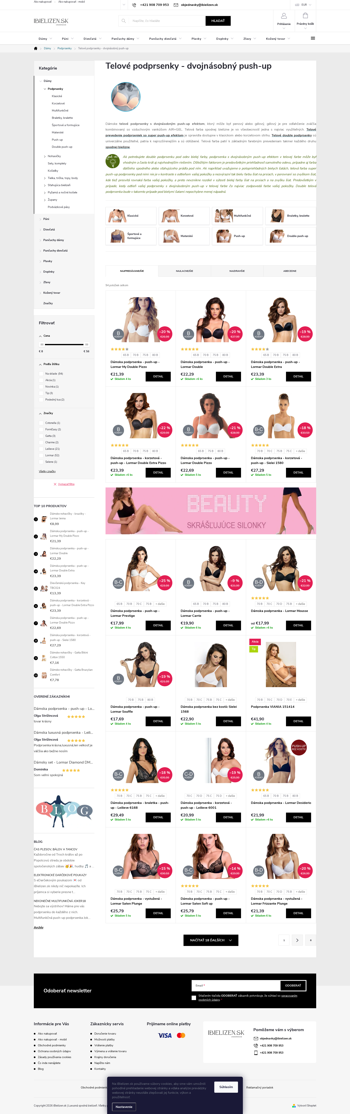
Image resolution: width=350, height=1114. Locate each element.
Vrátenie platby (103, 1045)
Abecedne (289, 271)
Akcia (50, 380)
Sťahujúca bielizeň (59, 185)
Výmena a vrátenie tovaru (110, 1051)
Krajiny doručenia (105, 1057)
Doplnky (48, 272)
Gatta (50, 436)
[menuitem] (45, 39)
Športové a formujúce (65, 125)
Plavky (47, 261)
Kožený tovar (51, 293)
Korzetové (58, 103)
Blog (41, 1069)
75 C (289, 451)
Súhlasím (226, 1087)
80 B (155, 355)
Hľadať (218, 21)
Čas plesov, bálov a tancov (55, 849)
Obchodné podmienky (52, 1045)
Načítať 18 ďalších (207, 940)
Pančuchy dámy (53, 240)
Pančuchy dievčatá (55, 251)
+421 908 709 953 (271, 1046)
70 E (289, 700)
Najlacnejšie (184, 271)
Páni (46, 219)
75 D (219, 796)
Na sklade (53, 374)
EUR (304, 5)
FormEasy (52, 429)
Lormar (52, 455)
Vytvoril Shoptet (306, 1106)
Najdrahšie (237, 271)
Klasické (57, 96)
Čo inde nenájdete (49, 1063)
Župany (52, 200)
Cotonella (52, 423)
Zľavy (46, 282)
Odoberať (293, 986)
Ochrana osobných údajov (54, 1051)
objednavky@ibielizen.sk (276, 1038)
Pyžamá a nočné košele (62, 192)
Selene (50, 462)
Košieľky (53, 171)
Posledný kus (54, 400)
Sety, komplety (57, 163)
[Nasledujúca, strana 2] (297, 940)
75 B (145, 355)
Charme (51, 442)
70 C (269, 451)
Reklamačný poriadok (259, 1087)
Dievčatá (49, 229)
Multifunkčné (60, 110)
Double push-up (62, 147)
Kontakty (100, 1069)
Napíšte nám (102, 1063)
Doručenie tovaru (105, 1033)
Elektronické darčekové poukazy (60, 875)
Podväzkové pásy (59, 207)
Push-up (57, 140)
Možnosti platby (104, 1039)
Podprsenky (55, 89)
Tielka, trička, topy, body (63, 178)
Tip (48, 393)
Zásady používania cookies (54, 1057)
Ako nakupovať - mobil (71, 2)
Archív (38, 927)
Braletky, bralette (62, 118)
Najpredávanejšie (132, 271)
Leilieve (52, 449)
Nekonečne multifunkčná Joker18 (60, 901)
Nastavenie (124, 1107)
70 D (279, 604)
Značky (48, 303)
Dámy (47, 81)
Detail (158, 376)
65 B (126, 355)
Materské (57, 132)
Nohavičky (54, 156)
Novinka (51, 387)
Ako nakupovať (42, 2)
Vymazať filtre (66, 484)
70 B (136, 355)
